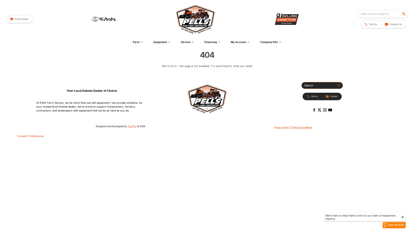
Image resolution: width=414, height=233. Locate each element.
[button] (371, 24)
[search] (404, 14)
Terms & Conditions (302, 127)
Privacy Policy (281, 127)
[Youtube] (330, 110)
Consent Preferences (30, 136)
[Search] (339, 85)
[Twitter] (319, 110)
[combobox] (383, 14)
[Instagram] (325, 110)
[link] (19, 19)
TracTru (132, 126)
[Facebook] (314, 110)
